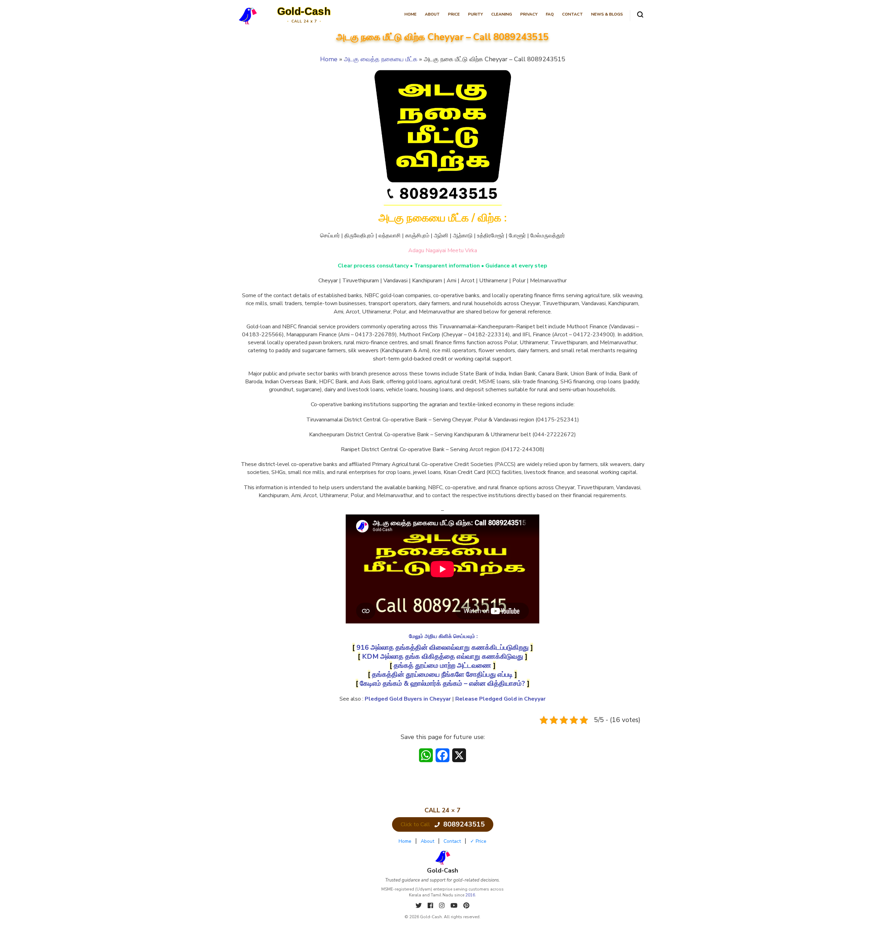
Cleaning (501, 14)
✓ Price (478, 841)
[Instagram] (442, 905)
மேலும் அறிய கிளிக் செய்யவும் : (443, 636)
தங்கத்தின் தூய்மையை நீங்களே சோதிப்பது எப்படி (442, 674)
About (432, 14)
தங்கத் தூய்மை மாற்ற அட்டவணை (442, 665)
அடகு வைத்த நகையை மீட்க (380, 59)
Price (454, 14)
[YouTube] (454, 905)
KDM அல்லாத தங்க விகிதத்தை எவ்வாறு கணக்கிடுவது (442, 656)
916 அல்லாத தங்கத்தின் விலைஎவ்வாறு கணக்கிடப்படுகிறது (442, 647)
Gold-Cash (304, 11)
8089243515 (464, 824)
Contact (572, 14)
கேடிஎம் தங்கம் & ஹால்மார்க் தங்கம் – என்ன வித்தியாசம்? (442, 683)
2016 (470, 895)
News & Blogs (607, 14)
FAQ (550, 14)
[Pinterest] (466, 905)
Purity (475, 14)
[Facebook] (431, 905)
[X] (419, 905)
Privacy (529, 14)
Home (410, 14)
